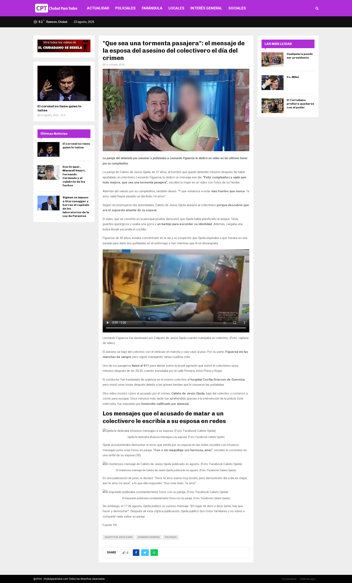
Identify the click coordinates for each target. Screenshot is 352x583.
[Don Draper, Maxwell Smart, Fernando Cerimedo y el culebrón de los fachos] (48, 172)
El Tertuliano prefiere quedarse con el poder (300, 103)
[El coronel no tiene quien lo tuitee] (63, 83)
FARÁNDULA (152, 8)
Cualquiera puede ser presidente (300, 55)
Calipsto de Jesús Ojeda (119, 537)
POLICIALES (125, 8)
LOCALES (176, 8)
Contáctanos (289, 579)
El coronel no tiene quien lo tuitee (76, 145)
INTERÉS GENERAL (206, 8)
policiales (171, 537)
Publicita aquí (307, 579)
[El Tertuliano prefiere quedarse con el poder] (273, 105)
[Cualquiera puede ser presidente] (273, 59)
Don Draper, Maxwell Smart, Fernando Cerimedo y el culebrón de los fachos (74, 176)
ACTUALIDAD (98, 8)
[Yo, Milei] (273, 82)
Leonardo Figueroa (149, 537)
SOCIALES (237, 8)
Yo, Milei (293, 77)
